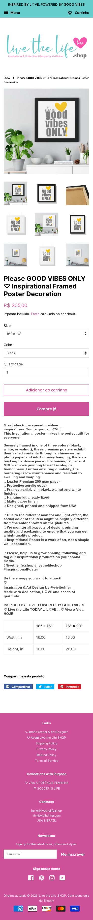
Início (7, 78)
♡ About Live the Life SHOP (46, 737)
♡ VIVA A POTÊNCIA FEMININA (46, 783)
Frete (35, 314)
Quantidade (13, 364)
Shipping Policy (46, 743)
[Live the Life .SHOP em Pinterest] (41, 879)
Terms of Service (46, 760)
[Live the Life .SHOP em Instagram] (52, 879)
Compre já (46, 408)
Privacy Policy (46, 749)
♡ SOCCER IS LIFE (46, 788)
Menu (15, 12)
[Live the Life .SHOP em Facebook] (31, 879)
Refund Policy (46, 755)
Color (8, 345)
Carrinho (81, 12)
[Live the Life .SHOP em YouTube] (62, 879)
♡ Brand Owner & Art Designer (46, 732)
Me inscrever (73, 854)
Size (7, 325)
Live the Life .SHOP (52, 895)
